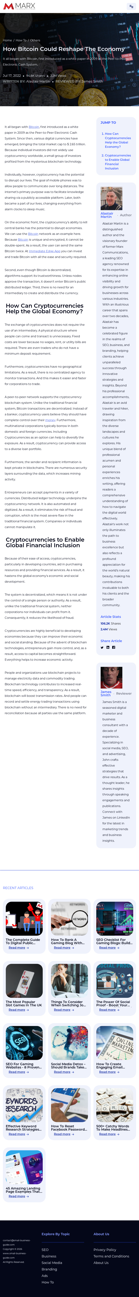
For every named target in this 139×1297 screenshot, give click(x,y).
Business (49, 1256)
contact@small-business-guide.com (17, 1243)
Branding (49, 1269)
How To (21, 40)
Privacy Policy (105, 1250)
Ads (45, 1276)
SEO (45, 1250)
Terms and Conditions (111, 1256)
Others (35, 40)
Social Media (52, 1263)
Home (7, 40)
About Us (101, 1263)
